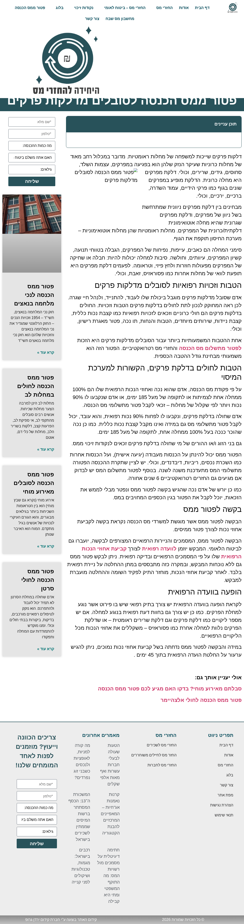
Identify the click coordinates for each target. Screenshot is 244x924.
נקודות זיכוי (83, 8)
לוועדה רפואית (159, 549)
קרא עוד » (45, 352)
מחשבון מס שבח (120, 19)
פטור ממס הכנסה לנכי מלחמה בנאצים (34, 295)
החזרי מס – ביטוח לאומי (125, 8)
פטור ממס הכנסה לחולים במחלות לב (35, 386)
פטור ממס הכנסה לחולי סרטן (37, 580)
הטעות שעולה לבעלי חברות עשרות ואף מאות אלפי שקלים (110, 764)
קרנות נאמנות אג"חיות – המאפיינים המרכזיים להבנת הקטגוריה (110, 813)
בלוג (59, 8)
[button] (72, 124)
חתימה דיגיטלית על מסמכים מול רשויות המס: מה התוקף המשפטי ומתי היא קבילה (108, 876)
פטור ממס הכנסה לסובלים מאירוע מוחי (34, 483)
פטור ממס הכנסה (30, 8)
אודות (184, 8)
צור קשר (92, 19)
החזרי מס (164, 8)
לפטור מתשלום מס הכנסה (210, 348)
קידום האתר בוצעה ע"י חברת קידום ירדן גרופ (61, 920)
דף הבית (202, 8)
